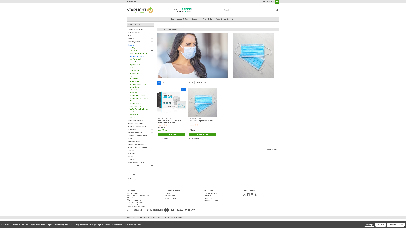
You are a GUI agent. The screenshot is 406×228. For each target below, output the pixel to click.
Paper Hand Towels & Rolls (138, 84)
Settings (369, 224)
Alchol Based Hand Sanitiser (138, 53)
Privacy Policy (208, 19)
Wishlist (167, 193)
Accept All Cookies (395, 224)
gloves (132, 68)
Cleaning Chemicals (136, 103)
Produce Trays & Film (135, 123)
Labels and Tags (134, 32)
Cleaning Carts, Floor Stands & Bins (139, 99)
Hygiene (131, 45)
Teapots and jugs (134, 141)
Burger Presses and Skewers (138, 127)
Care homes (133, 51)
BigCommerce (159, 217)
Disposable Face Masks (137, 56)
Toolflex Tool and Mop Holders (139, 109)
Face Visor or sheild (135, 59)
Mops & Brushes (135, 81)
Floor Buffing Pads (135, 106)
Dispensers (133, 76)
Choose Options (203, 134)
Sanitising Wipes (135, 73)
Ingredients (132, 130)
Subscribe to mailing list (224, 19)
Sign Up (271, 1)
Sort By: (191, 83)
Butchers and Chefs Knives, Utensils (137, 149)
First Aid (132, 117)
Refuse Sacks (134, 90)
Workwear (131, 153)
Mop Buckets (134, 79)
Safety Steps (133, 93)
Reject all (380, 224)
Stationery (131, 156)
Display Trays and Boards (137, 144)
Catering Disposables (135, 29)
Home (159, 24)
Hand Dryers (133, 48)
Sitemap (146, 217)
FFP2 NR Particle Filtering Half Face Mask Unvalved (170, 121)
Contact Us (195, 19)
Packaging (131, 39)
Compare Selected (271, 149)
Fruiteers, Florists (134, 42)
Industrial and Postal (135, 120)
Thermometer (134, 115)
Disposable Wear (135, 65)
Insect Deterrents (135, 62)
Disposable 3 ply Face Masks (201, 120)
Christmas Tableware (135, 166)
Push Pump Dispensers (136, 112)
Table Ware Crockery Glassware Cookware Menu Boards (137, 135)
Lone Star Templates (176, 217)
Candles (131, 160)
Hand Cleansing (134, 70)
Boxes (130, 36)
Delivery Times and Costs (178, 19)
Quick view (171, 115)
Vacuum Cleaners (135, 87)
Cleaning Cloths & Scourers (138, 95)
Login (264, 1)
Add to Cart (172, 134)
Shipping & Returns (170, 198)
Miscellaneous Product (136, 163)
